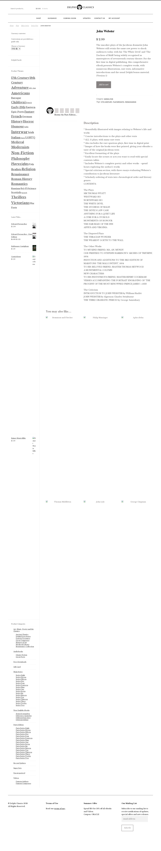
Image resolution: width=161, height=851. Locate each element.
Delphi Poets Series (23, 636)
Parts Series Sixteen (23, 748)
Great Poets (20, 657)
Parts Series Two (22, 758)
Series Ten (20, 697)
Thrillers (18, 197)
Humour (17, 126)
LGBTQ (30, 137)
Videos (16, 778)
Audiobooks (18, 651)
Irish (31, 132)
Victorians (20, 203)
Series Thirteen (22, 699)
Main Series (25, 26)
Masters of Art (21, 642)
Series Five (34, 26)
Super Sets (17, 768)
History (17, 121)
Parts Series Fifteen (23, 732)
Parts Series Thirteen (24, 752)
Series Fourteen (22, 685)
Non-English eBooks (21, 710)
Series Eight (20, 675)
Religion (29, 169)
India (26, 127)
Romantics (19, 184)
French (16, 116)
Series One (20, 689)
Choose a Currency (18, 46)
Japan (23, 138)
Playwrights (118, 102)
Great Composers (22, 640)
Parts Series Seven (23, 744)
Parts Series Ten (22, 750)
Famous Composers (23, 783)
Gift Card (17, 667)
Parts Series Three (23, 754)
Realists (16, 169)
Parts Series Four (22, 736)
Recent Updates (19, 763)
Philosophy (20, 158)
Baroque (16, 98)
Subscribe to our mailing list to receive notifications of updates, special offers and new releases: (135, 811)
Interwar (19, 132)
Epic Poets (17, 111)
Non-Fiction (22, 153)
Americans (20, 93)
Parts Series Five (22, 734)
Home (12, 26)
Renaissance (130, 102)
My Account (114, 18)
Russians (15, 188)
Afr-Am (32, 88)
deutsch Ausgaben (23, 714)
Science (32, 188)
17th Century (106, 102)
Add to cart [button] (61, 341)
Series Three (21, 701)
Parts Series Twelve (23, 756)
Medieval (17, 142)
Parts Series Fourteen (24, 738)
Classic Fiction (21, 655)
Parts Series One (22, 742)
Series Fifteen (21, 679)
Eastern (30, 107)
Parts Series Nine (22, 740)
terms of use (59, 809)
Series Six (19, 693)
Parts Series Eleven (23, 730)
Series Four (20, 683)
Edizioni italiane (22, 720)
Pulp (31, 164)
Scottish (16, 192)
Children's (19, 102)
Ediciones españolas (24, 716)
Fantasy (29, 111)
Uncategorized (19, 773)
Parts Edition (18, 725)
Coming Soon (69, 18)
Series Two (20, 705)
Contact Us (99, 18)
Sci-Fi (24, 188)
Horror (28, 121)
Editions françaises (23, 718)
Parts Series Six (22, 746)
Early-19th (18, 107)
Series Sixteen (21, 695)
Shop (38, 18)
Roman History (21, 179)
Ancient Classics (22, 634)
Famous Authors (22, 781)
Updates (87, 18)
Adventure (20, 87)
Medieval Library (22, 644)
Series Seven (20, 691)
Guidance (52, 18)
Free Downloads (19, 662)
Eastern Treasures (23, 638)
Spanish (24, 193)
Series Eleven (21, 677)
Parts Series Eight (22, 728)
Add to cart (103, 84)
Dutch (29, 103)
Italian (16, 137)
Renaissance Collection (25, 646)
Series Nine (20, 687)
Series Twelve (21, 703)
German (27, 116)
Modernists (20, 147)
